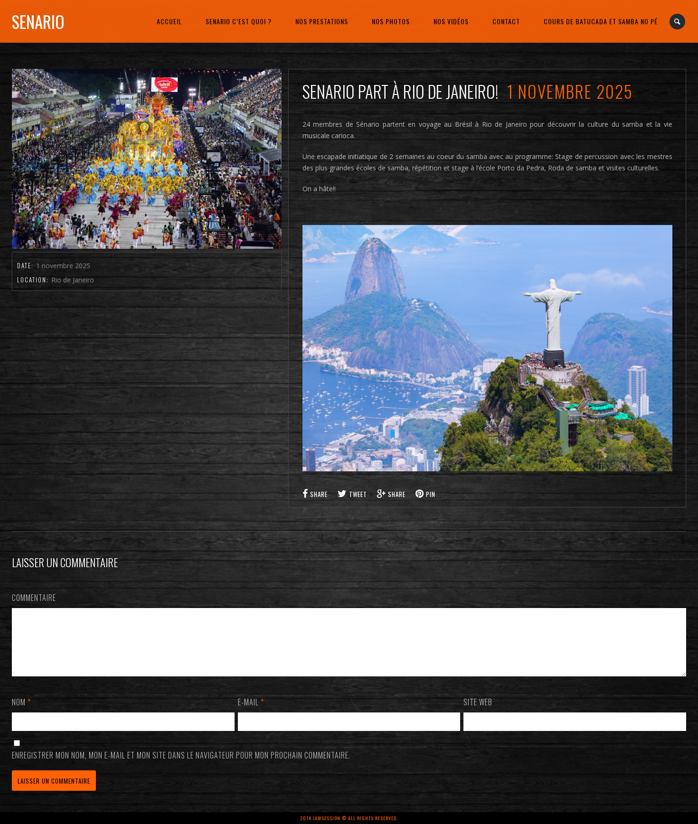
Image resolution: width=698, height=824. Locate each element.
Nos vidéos (451, 21)
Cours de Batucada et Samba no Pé (601, 21)
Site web (477, 702)
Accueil (169, 21)
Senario (38, 21)
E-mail (251, 702)
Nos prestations (321, 21)
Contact (506, 21)
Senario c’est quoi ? (239, 21)
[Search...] (678, 21)
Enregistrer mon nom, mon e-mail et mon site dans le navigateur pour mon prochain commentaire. (181, 755)
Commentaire (34, 597)
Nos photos (391, 21)
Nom (21, 702)
